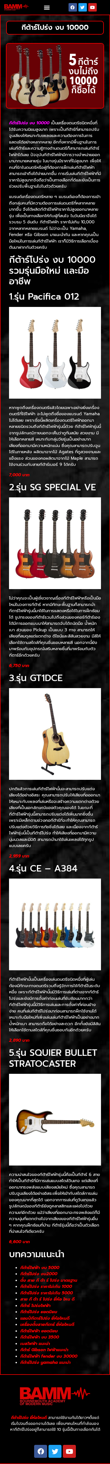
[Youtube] (92, 7)
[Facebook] (73, 7)
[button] (46, 7)
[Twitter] (82, 7)
